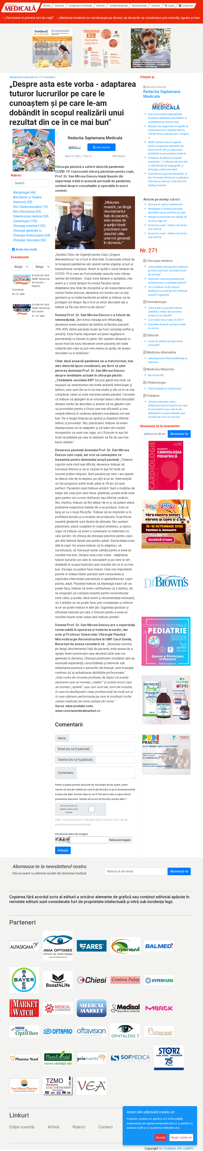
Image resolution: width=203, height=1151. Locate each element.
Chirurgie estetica (159, 261)
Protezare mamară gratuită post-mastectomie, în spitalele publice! (167, 280)
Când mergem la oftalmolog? (164, 388)
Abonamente (139, 5)
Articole (59, 5)
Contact (155, 5)
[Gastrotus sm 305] (166, 700)
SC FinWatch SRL (171, 1148)
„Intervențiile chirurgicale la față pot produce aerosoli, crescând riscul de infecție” (168, 270)
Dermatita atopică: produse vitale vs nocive (167, 326)
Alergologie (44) (24, 192)
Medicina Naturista (160, 369)
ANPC (189, 1148)
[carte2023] (166, 465)
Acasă (47, 5)
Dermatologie (156, 302)
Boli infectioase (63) (27, 211)
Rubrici (79, 1127)
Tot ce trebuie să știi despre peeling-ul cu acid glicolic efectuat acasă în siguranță (167, 291)
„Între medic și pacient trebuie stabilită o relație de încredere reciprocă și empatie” (165, 311)
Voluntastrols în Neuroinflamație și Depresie (167, 360)
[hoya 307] (151, 48)
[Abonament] (33, 150)
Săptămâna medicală (21, 77)
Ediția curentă (21, 1127)
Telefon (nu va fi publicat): (75, 760)
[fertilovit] (52, 48)
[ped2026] (166, 641)
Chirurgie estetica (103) (29, 226)
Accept (160, 1137)
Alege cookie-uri (181, 1137)
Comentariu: (66, 773)
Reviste (101, 5)
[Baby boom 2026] (166, 524)
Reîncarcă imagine (119, 839)
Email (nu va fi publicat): (74, 749)
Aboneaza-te (179, 434)
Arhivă (53, 1127)
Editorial (152, 335)
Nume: (62, 738)
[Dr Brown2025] (166, 582)
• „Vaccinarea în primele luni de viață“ (28, 18)
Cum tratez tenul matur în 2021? (166, 319)
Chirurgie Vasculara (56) (29, 240)
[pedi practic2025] (166, 754)
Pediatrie (50, 77)
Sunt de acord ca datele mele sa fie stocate (69, 809)
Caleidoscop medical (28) (31, 216)
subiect (175, 199)
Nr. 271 (39, 77)
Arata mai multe (26, 249)
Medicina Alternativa (161, 352)
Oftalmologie (156, 382)
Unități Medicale (118, 5)
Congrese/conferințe (80, 5)
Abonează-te (179, 871)
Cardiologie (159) (25, 221)
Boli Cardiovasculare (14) (30, 207)
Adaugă (63, 850)
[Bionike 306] (101, 48)
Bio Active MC (156, 375)
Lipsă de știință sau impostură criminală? (165, 343)
